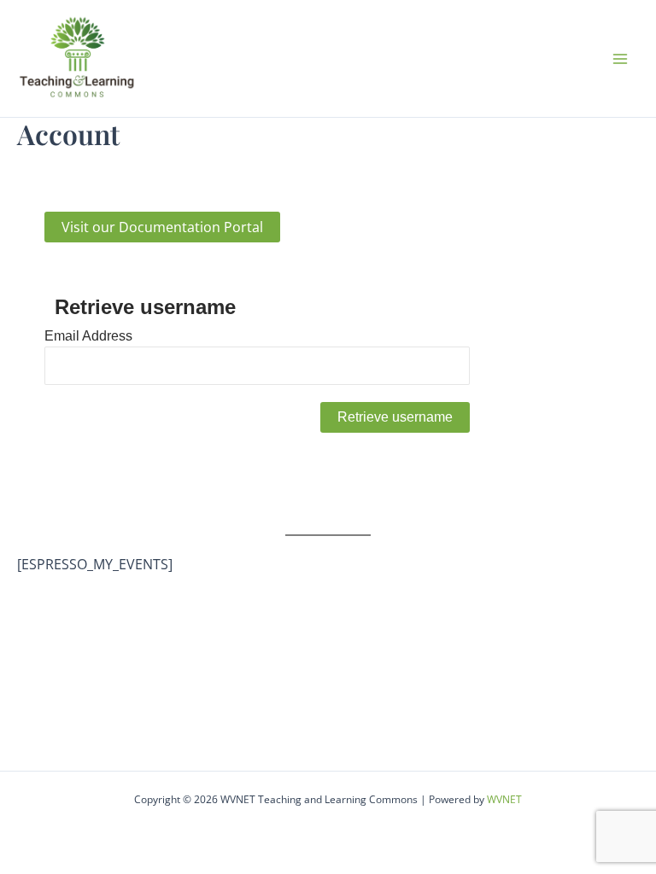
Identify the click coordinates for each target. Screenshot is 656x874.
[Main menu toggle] (620, 59)
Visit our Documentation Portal (162, 227)
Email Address (88, 336)
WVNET (504, 799)
